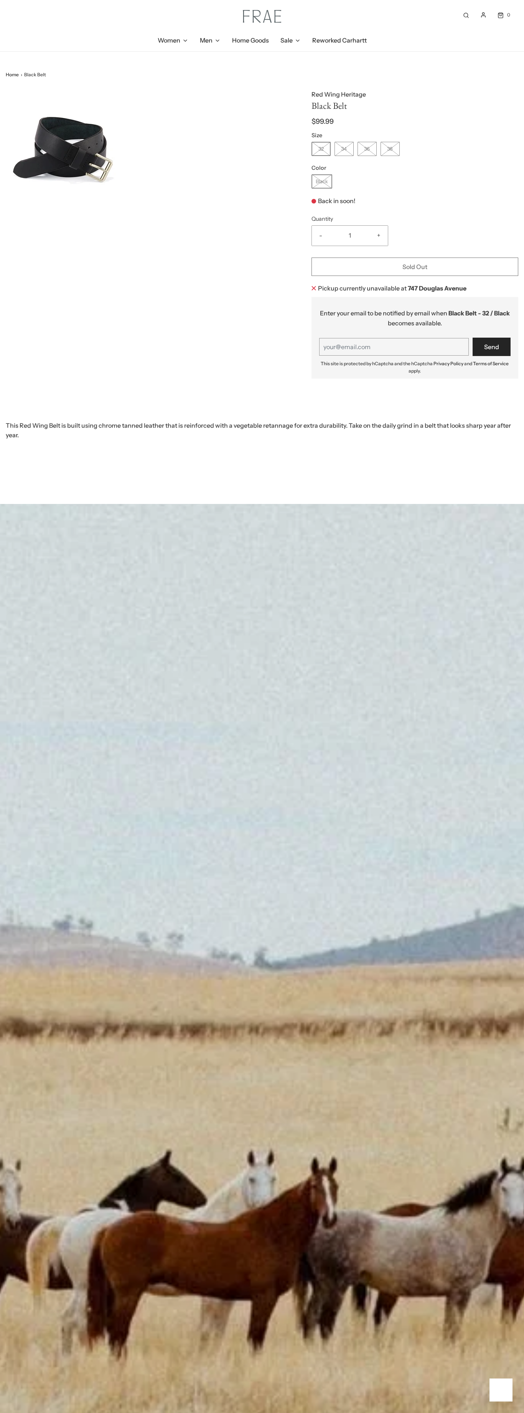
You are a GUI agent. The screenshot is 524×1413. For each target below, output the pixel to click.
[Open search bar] (466, 15)
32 (321, 149)
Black (322, 181)
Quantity (322, 218)
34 (344, 149)
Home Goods (250, 40)
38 (390, 149)
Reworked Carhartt (339, 40)
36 (367, 149)
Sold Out (414, 267)
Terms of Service (491, 363)
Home (12, 74)
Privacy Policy (448, 363)
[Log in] (483, 15)
